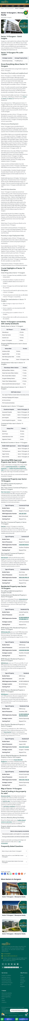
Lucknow (22, 979)
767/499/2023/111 (23, 619)
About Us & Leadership (7, 993)
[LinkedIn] (14, 964)
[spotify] (17, 964)
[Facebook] (3, 964)
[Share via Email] (13, 874)
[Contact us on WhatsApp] (16, 1019)
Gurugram (22, 977)
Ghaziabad (22, 980)
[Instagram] (9, 964)
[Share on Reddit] (22, 874)
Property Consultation (6, 975)
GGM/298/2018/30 (24, 544)
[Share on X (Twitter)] (8, 874)
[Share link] (27, 17)
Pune (21, 984)
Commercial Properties (6, 980)
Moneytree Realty (5, 796)
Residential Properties (6, 979)
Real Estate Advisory (6, 977)
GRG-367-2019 (22, 513)
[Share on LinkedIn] (5, 874)
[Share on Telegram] (16, 874)
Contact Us (4, 1002)
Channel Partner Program (7, 982)
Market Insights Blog (6, 996)
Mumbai (22, 982)
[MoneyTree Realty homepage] (4, 1)
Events (3, 998)
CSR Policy (20, 1015)
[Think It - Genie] (3, 1015)
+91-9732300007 (6, 953)
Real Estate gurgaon (9, 8)
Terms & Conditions (13, 1015)
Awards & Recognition (6, 994)
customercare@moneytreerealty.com (10, 955)
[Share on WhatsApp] (11, 874)
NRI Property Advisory (6, 984)
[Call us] (2, 1019)
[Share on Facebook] (2, 874)
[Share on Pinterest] (19, 874)
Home (2, 8)
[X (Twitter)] (6, 964)
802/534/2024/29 (23, 716)
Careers (3, 1000)
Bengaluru (22, 986)
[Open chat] (26, 1015)
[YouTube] (12, 964)
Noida (21, 975)
